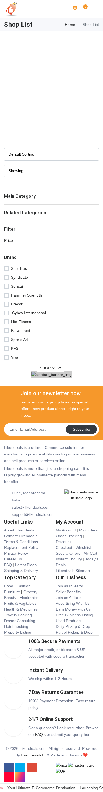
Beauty (10, 597)
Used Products (68, 621)
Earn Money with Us (73, 609)
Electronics (29, 597)
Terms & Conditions (21, 541)
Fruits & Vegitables (20, 603)
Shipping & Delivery (21, 570)
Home (70, 24)
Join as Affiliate (69, 597)
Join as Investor (69, 586)
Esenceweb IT (33, 755)
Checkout (64, 547)
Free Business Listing (74, 615)
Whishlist (83, 547)
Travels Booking (18, 615)
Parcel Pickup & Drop (74, 632)
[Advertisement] (51, 85)
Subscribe (81, 429)
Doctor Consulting (19, 621)
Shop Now (50, 368)
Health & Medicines (21, 609)
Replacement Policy (21, 547)
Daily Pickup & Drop (73, 626)
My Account (66, 530)
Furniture (12, 592)
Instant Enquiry (69, 559)
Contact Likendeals (20, 536)
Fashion (23, 586)
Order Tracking (69, 536)
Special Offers (68, 553)
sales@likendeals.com (31, 507)
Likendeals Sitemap (73, 570)
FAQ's (40, 734)
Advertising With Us (73, 603)
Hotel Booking (16, 626)
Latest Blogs (26, 565)
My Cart (90, 553)
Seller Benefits (68, 592)
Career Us (13, 559)
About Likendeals (19, 530)
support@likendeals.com (32, 514)
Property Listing (17, 632)
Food (8, 586)
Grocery (30, 592)
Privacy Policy (16, 553)
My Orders (88, 530)
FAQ (8, 565)
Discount (63, 541)
